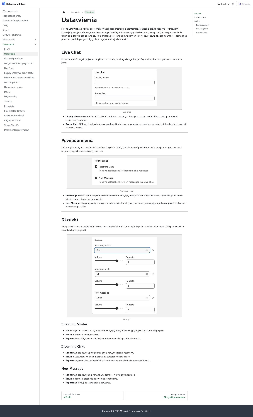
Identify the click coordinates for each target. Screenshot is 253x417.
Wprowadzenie (10, 11)
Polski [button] (224, 4)
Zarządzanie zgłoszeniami (15, 20)
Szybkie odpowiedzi (14, 115)
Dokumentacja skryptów (16, 129)
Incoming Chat (202, 29)
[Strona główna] (63, 12)
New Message (201, 33)
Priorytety (9, 106)
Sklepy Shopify (11, 125)
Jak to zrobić (9, 39)
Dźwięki (126, 319)
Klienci (6, 30)
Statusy (8, 101)
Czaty (5, 25)
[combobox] (244, 4)
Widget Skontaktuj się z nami (18, 63)
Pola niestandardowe (14, 110)
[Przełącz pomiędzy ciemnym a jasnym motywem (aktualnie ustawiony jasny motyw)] (233, 4)
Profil (7, 49)
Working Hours (12, 82)
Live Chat (8, 68)
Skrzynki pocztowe (12, 34)
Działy (7, 91)
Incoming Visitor (202, 25)
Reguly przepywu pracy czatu (18, 72)
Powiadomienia (126, 191)
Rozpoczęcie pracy (12, 15)
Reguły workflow (12, 120)
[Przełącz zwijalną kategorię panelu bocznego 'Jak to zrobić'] (35, 39)
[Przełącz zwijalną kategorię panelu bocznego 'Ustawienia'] (35, 44)
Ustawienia (8, 44)
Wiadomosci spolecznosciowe (19, 77)
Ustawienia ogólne (13, 87)
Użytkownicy (10, 96)
